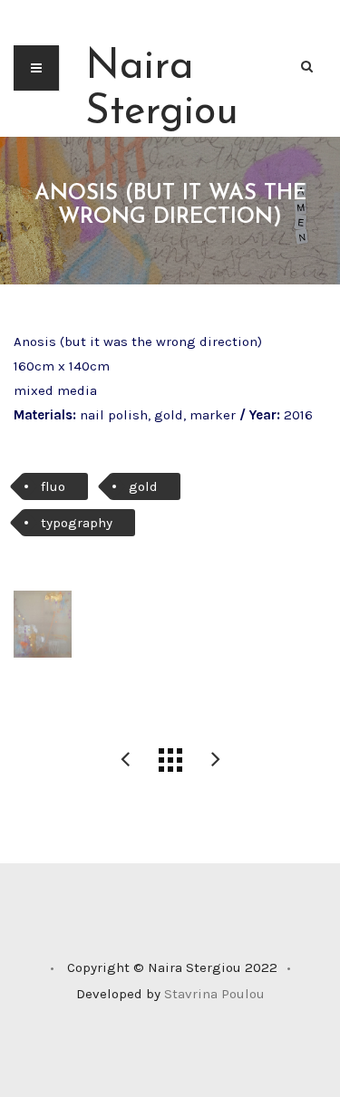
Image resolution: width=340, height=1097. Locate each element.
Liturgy (125, 760)
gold (143, 486)
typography (76, 523)
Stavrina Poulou (214, 994)
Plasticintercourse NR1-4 (216, 760)
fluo (53, 486)
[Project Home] (170, 760)
